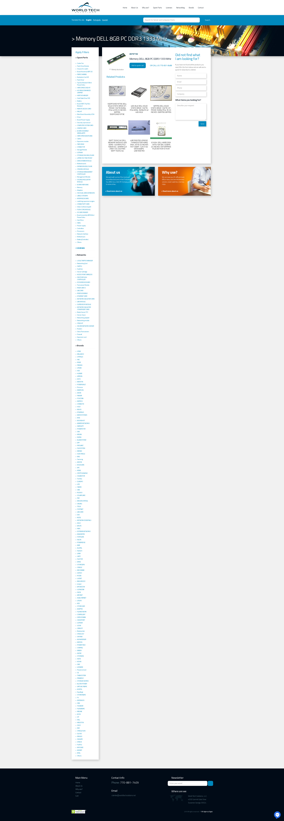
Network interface (82, 234)
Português (97, 20)
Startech (79, 551)
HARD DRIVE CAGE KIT (83, 88)
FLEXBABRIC (81, 709)
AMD (78, 545)
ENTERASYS (80, 700)
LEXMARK (80, 667)
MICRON (79, 642)
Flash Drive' (80, 80)
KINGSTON (80, 722)
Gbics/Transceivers (83, 331)
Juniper (79, 584)
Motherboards (81, 163)
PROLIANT (80, 445)
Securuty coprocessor (84, 122)
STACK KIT (80, 323)
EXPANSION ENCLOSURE (84, 166)
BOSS (79, 714)
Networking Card (82, 263)
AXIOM (79, 653)
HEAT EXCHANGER (82, 95)
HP (78, 717)
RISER (79, 362)
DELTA (79, 592)
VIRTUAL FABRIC (82, 686)
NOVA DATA (80, 465)
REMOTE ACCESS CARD (84, 109)
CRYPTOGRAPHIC (82, 473)
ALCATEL (79, 548)
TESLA (79, 506)
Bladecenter (81, 631)
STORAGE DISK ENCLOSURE (85, 155)
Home (125, 7)
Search (207, 20)
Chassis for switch (82, 69)
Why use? (145, 7)
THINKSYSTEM (81, 675)
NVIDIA (79, 437)
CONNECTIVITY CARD (83, 204)
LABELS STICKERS (82, 196)
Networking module (83, 320)
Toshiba (79, 479)
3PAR (79, 553)
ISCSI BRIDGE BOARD (83, 282)
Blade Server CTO (82, 312)
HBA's (79, 223)
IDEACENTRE (81, 534)
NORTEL (79, 689)
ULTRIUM (80, 152)
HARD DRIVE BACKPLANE (84, 136)
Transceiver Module (83, 285)
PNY (78, 498)
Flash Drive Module (83, 66)
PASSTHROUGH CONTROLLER (82, 278)
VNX (78, 432)
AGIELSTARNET (81, 598)
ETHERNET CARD (82, 296)
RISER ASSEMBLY (82, 293)
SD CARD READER (82, 212)
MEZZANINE (80, 570)
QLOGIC (79, 733)
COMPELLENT (81, 614)
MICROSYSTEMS (82, 415)
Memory (79, 187)
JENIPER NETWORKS (83, 423)
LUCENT (79, 578)
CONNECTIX (80, 404)
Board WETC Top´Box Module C (83, 105)
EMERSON (80, 390)
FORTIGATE (80, 537)
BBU (78, 456)
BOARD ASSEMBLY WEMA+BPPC (83, 132)
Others (79, 242)
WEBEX (79, 650)
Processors (80, 231)
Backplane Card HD (83, 77)
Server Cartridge (82, 272)
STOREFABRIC (81, 695)
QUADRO (80, 481)
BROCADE (80, 747)
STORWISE (80, 656)
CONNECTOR (81, 147)
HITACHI (79, 742)
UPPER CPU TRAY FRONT (84, 158)
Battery (79, 101)
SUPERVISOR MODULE (84, 304)
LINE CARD (80, 290)
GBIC (78, 664)
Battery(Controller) (82, 239)
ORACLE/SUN (81, 731)
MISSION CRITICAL (82, 501)
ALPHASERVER (81, 639)
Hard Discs (80, 220)
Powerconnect (81, 670)
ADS (78, 603)
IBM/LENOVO (81, 581)
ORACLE (79, 567)
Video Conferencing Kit (84, 207)
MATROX (80, 401)
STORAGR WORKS (83, 681)
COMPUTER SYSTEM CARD (85, 125)
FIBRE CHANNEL (82, 74)
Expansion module (82, 141)
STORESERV (81, 564)
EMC (78, 728)
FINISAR (79, 395)
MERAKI (79, 451)
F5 (78, 697)
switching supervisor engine (86, 201)
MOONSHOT (81, 420)
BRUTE (79, 526)
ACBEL (79, 470)
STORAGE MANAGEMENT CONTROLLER (84, 173)
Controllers (80, 228)
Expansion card (81, 337)
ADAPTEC (80, 609)
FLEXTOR (80, 559)
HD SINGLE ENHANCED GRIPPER (84, 91)
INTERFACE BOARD (83, 198)
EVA (78, 515)
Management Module (83, 177)
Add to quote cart (138, 65)
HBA (78, 703)
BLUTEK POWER (82, 684)
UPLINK (79, 368)
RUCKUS (79, 492)
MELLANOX (80, 354)
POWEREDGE (81, 542)
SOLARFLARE (81, 495)
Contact (201, 7)
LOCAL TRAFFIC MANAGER (85, 261)
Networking (180, 7)
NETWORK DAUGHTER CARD (86, 299)
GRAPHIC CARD (81, 128)
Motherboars (81, 237)
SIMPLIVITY (80, 426)
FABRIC (79, 487)
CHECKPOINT (81, 620)
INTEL (78, 753)
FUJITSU (79, 745)
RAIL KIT (79, 111)
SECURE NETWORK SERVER (85, 326)
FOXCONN (80, 398)
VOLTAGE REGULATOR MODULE (84, 181)
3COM (79, 625)
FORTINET (80, 509)
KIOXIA (79, 661)
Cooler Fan (80, 63)
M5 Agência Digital (206, 811)
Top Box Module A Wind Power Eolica (84, 84)
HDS (78, 371)
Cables (79, 139)
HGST (79, 407)
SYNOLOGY (80, 634)
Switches (80, 269)
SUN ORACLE (81, 454)
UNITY (79, 556)
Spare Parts (157, 7)
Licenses (169, 7)
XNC (78, 359)
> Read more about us (113, 191)
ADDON (79, 462)
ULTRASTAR (80, 589)
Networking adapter (83, 318)
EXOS (79, 379)
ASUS (79, 523)
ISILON (79, 540)
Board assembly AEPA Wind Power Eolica (85, 216)
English (89, 20)
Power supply (81, 226)
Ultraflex (79, 504)
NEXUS (79, 409)
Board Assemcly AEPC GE (84, 71)
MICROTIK (80, 382)
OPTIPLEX (80, 357)
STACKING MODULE (83, 169)
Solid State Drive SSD (83, 98)
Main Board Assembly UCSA (85, 114)
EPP (78, 443)
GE (78, 673)
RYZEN (79, 576)
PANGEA (79, 365)
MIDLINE (79, 711)
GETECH (79, 573)
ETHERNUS (80, 412)
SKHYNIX (80, 637)
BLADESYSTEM (81, 440)
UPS (78, 484)
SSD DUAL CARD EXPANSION (86, 193)
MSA (78, 418)
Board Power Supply (83, 120)
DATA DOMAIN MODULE (84, 161)
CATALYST (80, 628)
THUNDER (80, 706)
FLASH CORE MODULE (84, 209)
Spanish (105, 20)
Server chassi (81, 315)
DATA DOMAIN (81, 617)
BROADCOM (81, 587)
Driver (79, 117)
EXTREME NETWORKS (84, 531)
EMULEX (79, 736)
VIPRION (79, 376)
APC (78, 468)
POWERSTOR (81, 429)
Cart (77, 795)
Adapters (80, 190)
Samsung (80, 459)
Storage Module (82, 150)
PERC (78, 528)
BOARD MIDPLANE (82, 185)
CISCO (79, 725)
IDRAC (79, 562)
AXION (79, 393)
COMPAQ (80, 648)
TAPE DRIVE (80, 144)
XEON (79, 659)
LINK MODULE (81, 302)
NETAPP (79, 750)
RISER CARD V (81, 288)
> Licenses (80, 248)
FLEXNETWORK (82, 612)
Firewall (79, 334)
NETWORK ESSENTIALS (84, 520)
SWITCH (79, 266)
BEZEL (79, 517)
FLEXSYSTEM (81, 448)
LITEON (79, 600)
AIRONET (80, 595)
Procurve (80, 387)
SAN (78, 490)
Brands (191, 7)
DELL (78, 720)
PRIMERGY (80, 678)
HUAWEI (79, 373)
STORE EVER (81, 606)
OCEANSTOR (81, 476)
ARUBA (79, 434)
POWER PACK (81, 645)
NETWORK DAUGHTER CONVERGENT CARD (84, 308)
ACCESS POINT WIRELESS (84, 274)
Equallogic (80, 692)
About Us (134, 7)
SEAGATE (80, 739)
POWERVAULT (81, 384)
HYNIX (79, 351)
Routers (79, 329)
